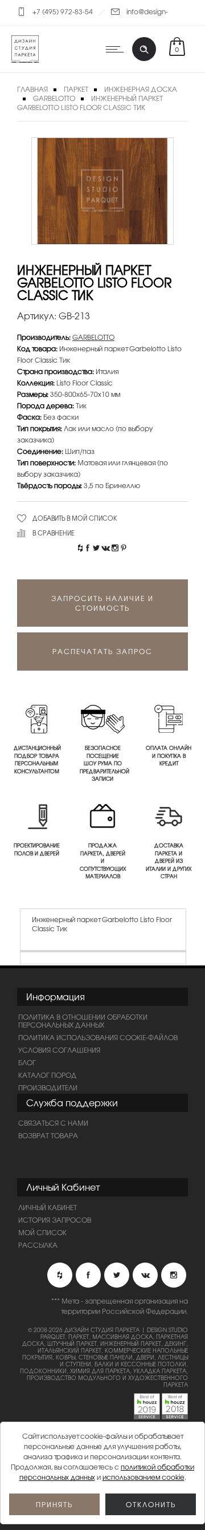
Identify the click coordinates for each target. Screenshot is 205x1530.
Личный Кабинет (47, 1207)
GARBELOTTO (54, 98)
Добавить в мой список (74, 517)
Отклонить (151, 1504)
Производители (47, 1087)
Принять (54, 1504)
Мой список (42, 1232)
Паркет (76, 89)
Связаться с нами (53, 1123)
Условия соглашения (59, 1050)
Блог (27, 1062)
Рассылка (38, 1245)
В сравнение (53, 532)
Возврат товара (48, 1135)
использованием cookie (143, 1477)
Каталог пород (47, 1075)
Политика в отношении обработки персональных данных (82, 1021)
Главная (32, 89)
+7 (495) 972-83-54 (62, 11)
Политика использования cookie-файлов (98, 1037)
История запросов (54, 1220)
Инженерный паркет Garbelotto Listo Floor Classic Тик (90, 102)
